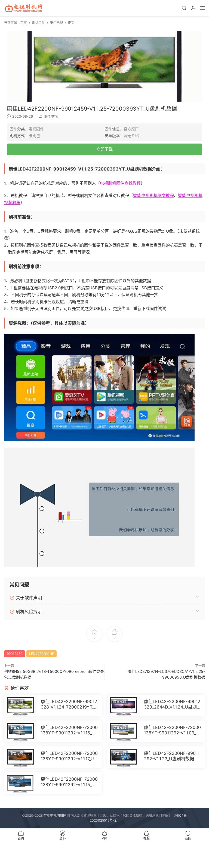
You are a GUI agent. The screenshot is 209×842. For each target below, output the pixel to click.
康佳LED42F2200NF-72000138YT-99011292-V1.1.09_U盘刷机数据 (172, 730)
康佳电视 (51, 116)
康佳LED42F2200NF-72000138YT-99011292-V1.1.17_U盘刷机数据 (69, 755)
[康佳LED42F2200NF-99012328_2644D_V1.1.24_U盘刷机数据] (123, 705)
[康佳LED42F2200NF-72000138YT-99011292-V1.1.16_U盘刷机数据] (20, 731)
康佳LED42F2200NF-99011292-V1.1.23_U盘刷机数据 (171, 755)
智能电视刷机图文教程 (153, 195)
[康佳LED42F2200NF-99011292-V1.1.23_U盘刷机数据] (123, 757)
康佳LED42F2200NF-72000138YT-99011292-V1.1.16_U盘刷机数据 (69, 730)
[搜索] (184, 7)
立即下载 (104, 149)
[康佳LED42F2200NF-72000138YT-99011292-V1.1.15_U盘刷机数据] (20, 783)
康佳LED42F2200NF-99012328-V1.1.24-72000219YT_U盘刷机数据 (69, 704)
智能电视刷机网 (55, 815)
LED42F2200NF (41, 654)
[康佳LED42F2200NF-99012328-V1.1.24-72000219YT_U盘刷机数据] (20, 705)
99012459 (14, 654)
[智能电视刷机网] (23, 8)
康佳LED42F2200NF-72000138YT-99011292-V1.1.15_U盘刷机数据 (69, 781)
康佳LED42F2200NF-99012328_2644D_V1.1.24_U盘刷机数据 (172, 704)
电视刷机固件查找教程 (120, 183)
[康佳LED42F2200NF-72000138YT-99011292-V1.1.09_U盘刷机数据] (123, 731)
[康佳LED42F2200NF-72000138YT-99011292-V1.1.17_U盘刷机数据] (20, 757)
